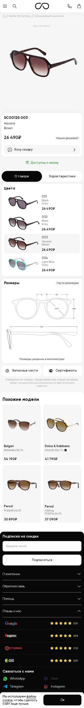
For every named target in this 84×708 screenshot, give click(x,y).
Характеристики (62, 176)
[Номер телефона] (69, 6)
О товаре (21, 176)
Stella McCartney (20, 16)
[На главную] (4, 16)
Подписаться (42, 560)
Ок (62, 700)
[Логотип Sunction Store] (42, 6)
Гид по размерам (68, 283)
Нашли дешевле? (67, 138)
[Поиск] (14, 6)
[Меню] (5, 6)
